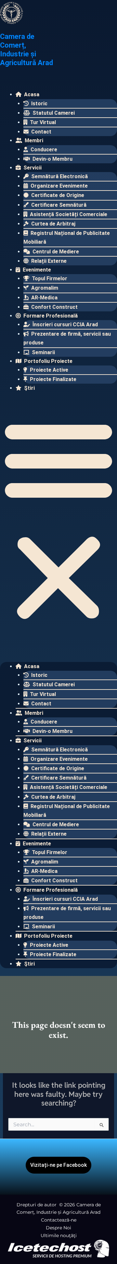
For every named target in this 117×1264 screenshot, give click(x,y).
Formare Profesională (50, 316)
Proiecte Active (48, 370)
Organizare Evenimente (58, 186)
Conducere (43, 149)
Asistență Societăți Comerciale (68, 214)
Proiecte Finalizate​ (52, 379)
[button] (58, 519)
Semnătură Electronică (59, 176)
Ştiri (29, 388)
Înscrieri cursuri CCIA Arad (64, 324)
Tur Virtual (42, 122)
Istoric (38, 103)
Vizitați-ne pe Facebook (58, 1165)
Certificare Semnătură (58, 205)
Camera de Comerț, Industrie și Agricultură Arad (26, 49)
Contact (40, 132)
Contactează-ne (58, 1220)
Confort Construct (54, 307)
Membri (33, 140)
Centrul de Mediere (55, 252)
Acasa (31, 94)
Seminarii (43, 352)
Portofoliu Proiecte (47, 361)
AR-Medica (44, 298)
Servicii (32, 168)
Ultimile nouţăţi (59, 1235)
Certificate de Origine (57, 195)
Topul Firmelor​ (49, 278)
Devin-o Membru (51, 159)
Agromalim (44, 288)
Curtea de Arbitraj (52, 224)
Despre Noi (58, 1228)
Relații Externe (48, 261)
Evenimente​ (36, 270)
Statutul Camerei (53, 113)
